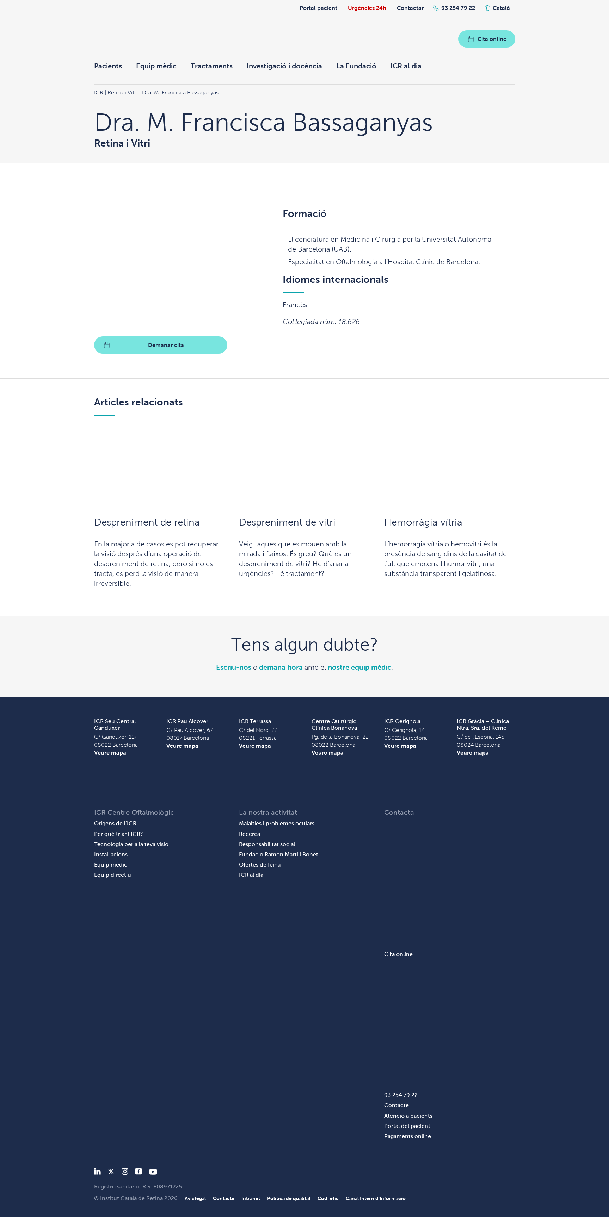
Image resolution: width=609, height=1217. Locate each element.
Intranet (250, 1198)
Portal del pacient (407, 1126)
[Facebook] (138, 1173)
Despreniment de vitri (287, 522)
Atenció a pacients (408, 1116)
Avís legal (195, 1198)
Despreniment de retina (147, 522)
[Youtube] (153, 1173)
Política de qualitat (288, 1198)
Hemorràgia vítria (423, 522)
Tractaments (212, 66)
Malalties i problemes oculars (276, 823)
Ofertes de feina (260, 865)
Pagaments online (407, 1136)
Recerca (249, 834)
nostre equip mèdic (359, 667)
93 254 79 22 (458, 8)
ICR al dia (406, 66)
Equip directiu (112, 875)
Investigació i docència (284, 66)
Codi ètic (328, 1198)
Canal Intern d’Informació (376, 1198)
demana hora (281, 667)
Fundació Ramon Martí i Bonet (278, 854)
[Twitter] (111, 1173)
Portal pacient (318, 8)
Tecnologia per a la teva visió (131, 844)
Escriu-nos (233, 667)
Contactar (410, 8)
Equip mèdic (156, 66)
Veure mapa (110, 753)
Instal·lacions (111, 854)
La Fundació (356, 66)
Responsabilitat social (267, 844)
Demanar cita (166, 345)
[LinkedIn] (97, 1173)
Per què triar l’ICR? (118, 834)
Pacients (108, 66)
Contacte (396, 1105)
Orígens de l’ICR (115, 823)
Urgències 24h (367, 8)
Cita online (492, 39)
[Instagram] (124, 1173)
